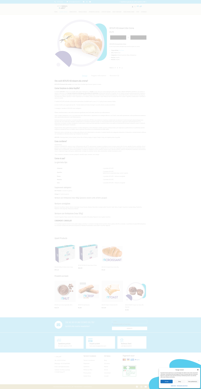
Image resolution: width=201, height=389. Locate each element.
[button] (198, 370)
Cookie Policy (173, 385)
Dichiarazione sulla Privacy (182, 385)
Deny (179, 381)
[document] (100, 194)
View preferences (192, 381)
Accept (166, 381)
